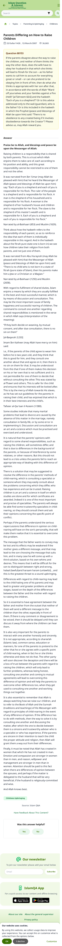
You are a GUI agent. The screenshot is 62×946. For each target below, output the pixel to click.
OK (6, 941)
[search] (58, 13)
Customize (52, 941)
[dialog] (30, 934)
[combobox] (25, 13)
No (37, 831)
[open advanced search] (49, 13)
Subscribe (51, 871)
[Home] (5, 24)
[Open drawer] (59, 5)
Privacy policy (31, 919)
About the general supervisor (39, 914)
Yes (24, 831)
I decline (20, 941)
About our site (15, 914)
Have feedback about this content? (31, 812)
